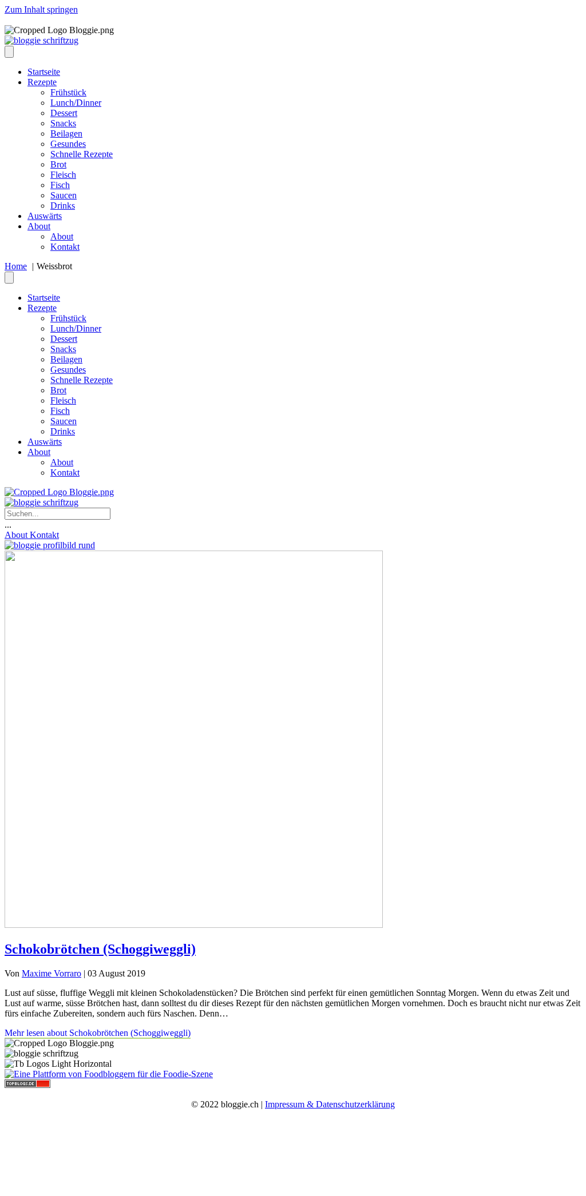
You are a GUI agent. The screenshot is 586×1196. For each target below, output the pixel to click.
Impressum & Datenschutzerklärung (330, 1104)
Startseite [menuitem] (43, 72)
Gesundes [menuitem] (68, 144)
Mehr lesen (98, 1033)
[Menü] (9, 52)
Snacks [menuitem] (63, 123)
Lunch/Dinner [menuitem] (75, 102)
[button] (8, 524)
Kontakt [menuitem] (65, 247)
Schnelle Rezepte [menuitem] (81, 154)
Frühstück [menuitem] (68, 92)
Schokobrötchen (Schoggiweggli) (100, 949)
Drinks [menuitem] (62, 205)
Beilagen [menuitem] (66, 133)
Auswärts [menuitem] (44, 216)
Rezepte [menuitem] (42, 82)
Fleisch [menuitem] (63, 175)
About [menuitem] (38, 226)
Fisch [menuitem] (60, 185)
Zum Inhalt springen (41, 9)
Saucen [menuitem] (63, 195)
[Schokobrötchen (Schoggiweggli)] (194, 925)
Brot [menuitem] (58, 164)
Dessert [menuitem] (63, 113)
